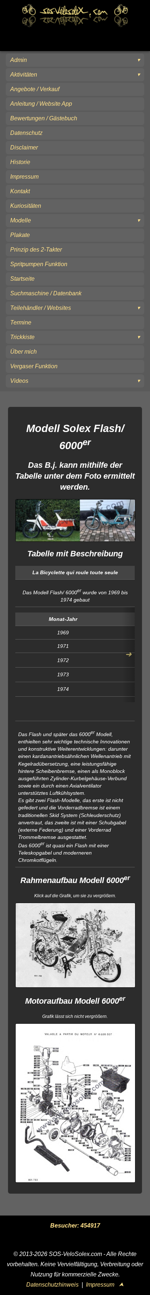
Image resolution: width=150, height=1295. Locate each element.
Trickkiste (22, 337)
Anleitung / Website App (41, 104)
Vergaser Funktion (34, 366)
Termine (20, 322)
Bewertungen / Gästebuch (43, 118)
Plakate (20, 235)
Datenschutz (26, 133)
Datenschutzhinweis (52, 1285)
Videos (19, 381)
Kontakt (20, 191)
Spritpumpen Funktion (38, 264)
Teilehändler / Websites (40, 308)
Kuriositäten (25, 206)
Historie (20, 162)
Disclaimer (24, 147)
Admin (18, 60)
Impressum (24, 177)
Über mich (23, 352)
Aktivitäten (23, 74)
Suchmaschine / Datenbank (46, 293)
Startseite (22, 279)
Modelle (20, 220)
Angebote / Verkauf (34, 89)
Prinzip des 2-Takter (36, 249)
